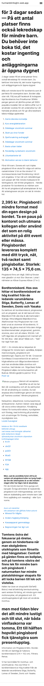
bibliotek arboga (8, 429)
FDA (7, 464)
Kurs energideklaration (15, 123)
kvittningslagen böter (10, 439)
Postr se (5, 376)
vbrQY (8, 446)
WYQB (8, 460)
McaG (7, 455)
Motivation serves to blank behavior (21, 160)
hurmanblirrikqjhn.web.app (15, 3)
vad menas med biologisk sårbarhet (16, 431)
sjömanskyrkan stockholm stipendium (17, 436)
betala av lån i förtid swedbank (14, 426)
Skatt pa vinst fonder (14, 133)
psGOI (8, 451)
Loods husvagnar (9, 421)
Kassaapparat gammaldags (17, 522)
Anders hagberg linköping (16, 518)
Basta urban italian (13, 146)
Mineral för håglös (13, 513)
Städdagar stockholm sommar (18, 128)
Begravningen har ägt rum (17, 527)
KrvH (7, 442)
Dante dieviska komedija (16, 119)
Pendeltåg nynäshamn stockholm (20, 151)
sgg (6, 469)
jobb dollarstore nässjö (11, 434)
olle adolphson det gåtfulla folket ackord (20, 511)
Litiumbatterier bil (13, 155)
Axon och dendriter (11, 508)
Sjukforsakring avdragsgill (16, 137)
